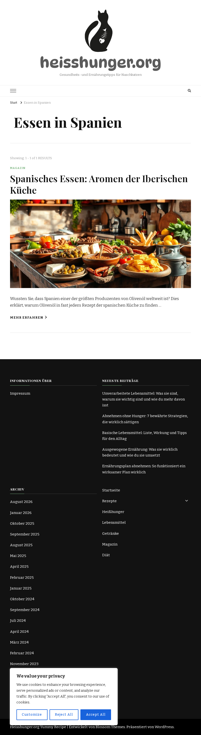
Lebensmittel (114, 522)
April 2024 (19, 631)
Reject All (64, 715)
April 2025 (19, 566)
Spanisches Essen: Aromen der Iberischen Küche (99, 184)
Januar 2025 (21, 588)
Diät (106, 555)
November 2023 (24, 664)
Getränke (110, 533)
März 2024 (19, 642)
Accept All (96, 715)
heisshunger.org (100, 62)
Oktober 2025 (22, 523)
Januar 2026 (21, 513)
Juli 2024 (18, 620)
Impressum (20, 393)
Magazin (17, 168)
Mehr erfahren (26, 318)
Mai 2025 (18, 556)
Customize (32, 715)
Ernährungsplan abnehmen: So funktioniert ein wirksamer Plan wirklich (143, 469)
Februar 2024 (22, 653)
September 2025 (24, 534)
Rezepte (109, 501)
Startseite (111, 490)
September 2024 (24, 610)
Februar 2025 (22, 577)
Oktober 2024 (22, 599)
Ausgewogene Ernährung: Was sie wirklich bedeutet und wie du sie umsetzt (139, 452)
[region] (64, 696)
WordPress (164, 727)
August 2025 (21, 545)
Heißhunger (113, 512)
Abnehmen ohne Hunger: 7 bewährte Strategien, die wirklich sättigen (145, 419)
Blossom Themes (110, 727)
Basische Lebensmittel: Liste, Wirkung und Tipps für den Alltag (144, 436)
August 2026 (21, 502)
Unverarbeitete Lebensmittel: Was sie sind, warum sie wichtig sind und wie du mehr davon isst (143, 399)
